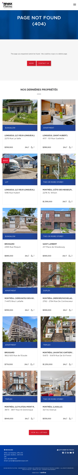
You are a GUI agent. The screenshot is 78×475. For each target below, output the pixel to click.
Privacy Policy (26, 469)
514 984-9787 (12, 458)
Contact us (43, 63)
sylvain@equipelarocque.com (18, 461)
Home (31, 63)
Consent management (49, 469)
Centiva (43, 472)
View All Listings (39, 432)
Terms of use (36, 469)
